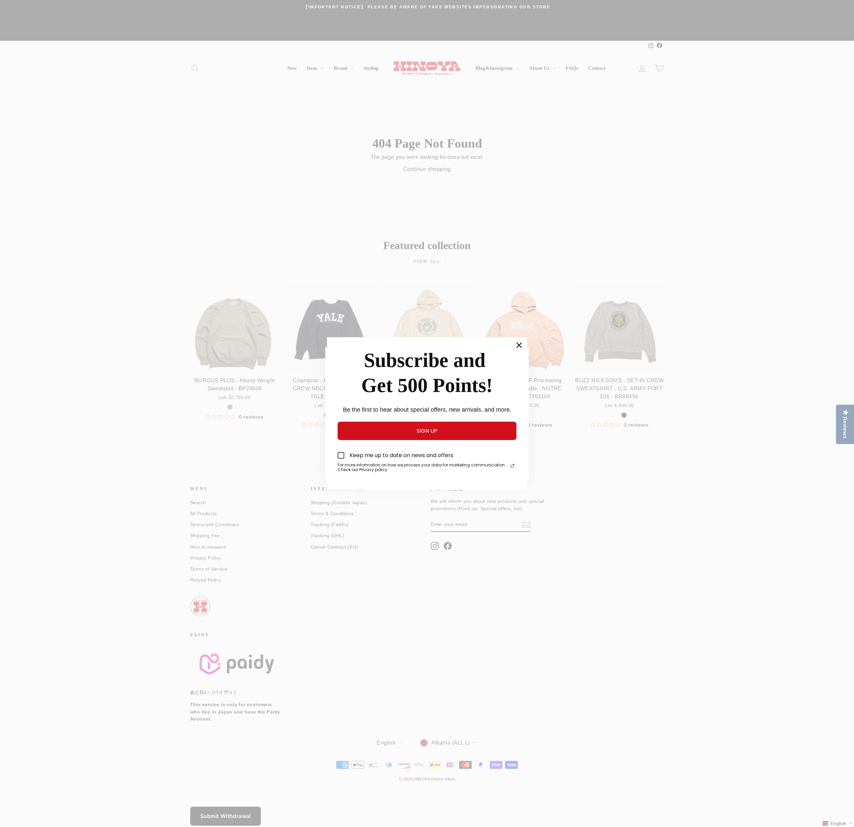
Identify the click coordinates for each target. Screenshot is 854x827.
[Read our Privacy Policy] (512, 466)
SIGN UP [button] (427, 431)
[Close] (519, 345)
